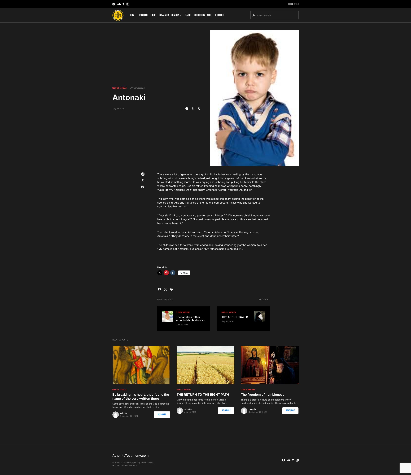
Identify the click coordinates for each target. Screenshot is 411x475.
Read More (162, 414)
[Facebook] (113, 4)
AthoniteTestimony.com (130, 456)
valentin (123, 413)
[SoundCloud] (119, 4)
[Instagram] (127, 4)
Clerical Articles (119, 88)
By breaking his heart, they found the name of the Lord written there (140, 397)
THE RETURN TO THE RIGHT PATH (203, 395)
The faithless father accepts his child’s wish (190, 318)
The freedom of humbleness (262, 395)
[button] (293, 4)
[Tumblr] (123, 4)
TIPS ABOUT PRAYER (235, 317)
